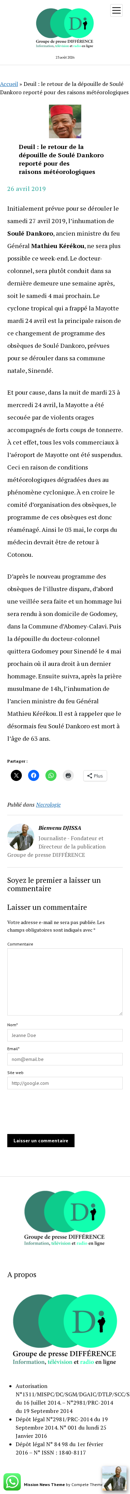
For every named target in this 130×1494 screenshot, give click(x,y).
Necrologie (48, 804)
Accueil (9, 84)
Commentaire (20, 944)
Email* (13, 1048)
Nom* (12, 1024)
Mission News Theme (44, 1484)
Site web (15, 1072)
